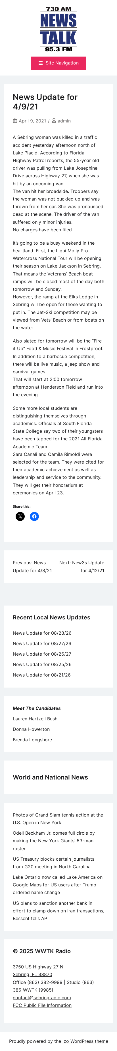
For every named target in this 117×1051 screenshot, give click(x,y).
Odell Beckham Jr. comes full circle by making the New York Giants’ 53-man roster (54, 840)
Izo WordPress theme (85, 1041)
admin (64, 121)
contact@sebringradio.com (42, 997)
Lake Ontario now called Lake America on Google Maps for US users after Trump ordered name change (58, 884)
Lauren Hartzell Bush (35, 719)
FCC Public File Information (42, 1005)
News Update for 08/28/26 (42, 633)
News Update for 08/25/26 (42, 664)
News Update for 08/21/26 (42, 675)
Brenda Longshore (32, 739)
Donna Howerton (31, 729)
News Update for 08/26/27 (42, 654)
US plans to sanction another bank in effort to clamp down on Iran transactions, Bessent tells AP (58, 910)
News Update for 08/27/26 (42, 643)
